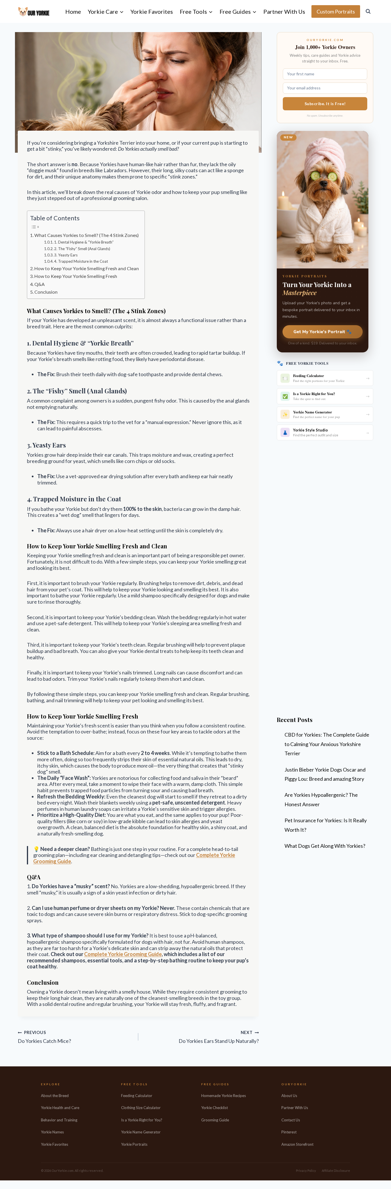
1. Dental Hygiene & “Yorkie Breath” (84, 242)
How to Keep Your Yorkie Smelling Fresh (75, 276)
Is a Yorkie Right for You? (141, 1120)
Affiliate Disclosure (336, 1170)
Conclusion (46, 292)
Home (73, 11)
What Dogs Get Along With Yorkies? (325, 846)
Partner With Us (284, 11)
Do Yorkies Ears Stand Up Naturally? (219, 1037)
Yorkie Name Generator (141, 1132)
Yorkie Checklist (214, 1107)
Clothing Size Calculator (141, 1107)
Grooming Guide (215, 1120)
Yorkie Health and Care (60, 1107)
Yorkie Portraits (134, 1144)
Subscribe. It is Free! (325, 103)
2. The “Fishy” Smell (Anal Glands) (82, 248)
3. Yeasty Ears (66, 255)
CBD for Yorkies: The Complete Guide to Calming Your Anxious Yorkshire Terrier (327, 743)
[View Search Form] (368, 11)
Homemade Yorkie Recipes (223, 1095)
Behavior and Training (59, 1120)
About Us (289, 1095)
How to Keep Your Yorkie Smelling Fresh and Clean (86, 268)
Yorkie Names (52, 1132)
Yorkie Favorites (152, 11)
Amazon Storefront (297, 1144)
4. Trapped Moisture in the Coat (81, 261)
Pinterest (289, 1132)
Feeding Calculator (136, 1095)
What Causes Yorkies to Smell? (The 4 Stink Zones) (86, 235)
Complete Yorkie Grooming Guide (123, 954)
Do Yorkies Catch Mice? (44, 1037)
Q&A (39, 284)
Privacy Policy (306, 1170)
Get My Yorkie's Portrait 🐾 (322, 332)
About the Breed (55, 1095)
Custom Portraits (336, 11)
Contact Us (290, 1120)
